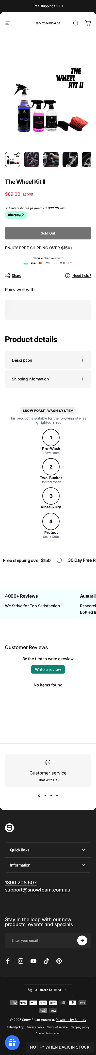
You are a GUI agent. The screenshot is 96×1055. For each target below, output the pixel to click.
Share (16, 275)
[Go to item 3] (51, 159)
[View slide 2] (45, 796)
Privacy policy (35, 1027)
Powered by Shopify (71, 1020)
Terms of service (57, 1027)
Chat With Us (47, 780)
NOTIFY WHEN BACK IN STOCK (60, 1047)
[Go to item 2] (31, 159)
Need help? (81, 275)
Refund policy (15, 1027)
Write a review (48, 669)
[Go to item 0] (12, 159)
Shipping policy (80, 1027)
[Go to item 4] (70, 159)
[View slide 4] (57, 796)
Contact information (48, 1033)
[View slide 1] (39, 796)
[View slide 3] (51, 796)
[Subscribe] (82, 940)
